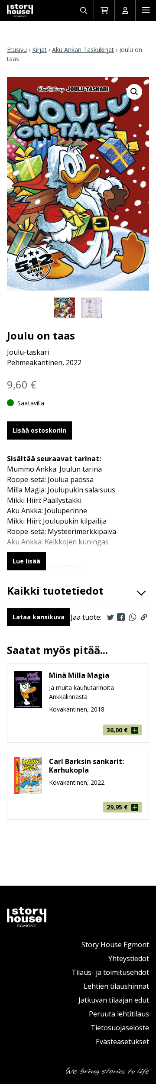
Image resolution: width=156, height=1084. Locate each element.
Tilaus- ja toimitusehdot (110, 972)
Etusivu (17, 49)
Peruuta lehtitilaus (119, 1014)
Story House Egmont (115, 944)
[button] (134, 92)
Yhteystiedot (128, 958)
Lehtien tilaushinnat (116, 986)
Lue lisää (26, 561)
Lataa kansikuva (39, 617)
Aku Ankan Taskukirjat (83, 49)
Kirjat (39, 49)
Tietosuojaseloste (120, 1027)
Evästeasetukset (122, 1041)
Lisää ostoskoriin (39, 430)
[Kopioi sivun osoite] (144, 617)
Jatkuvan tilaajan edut (113, 1000)
